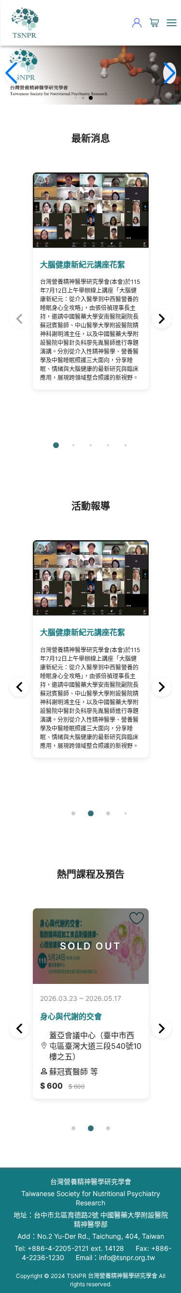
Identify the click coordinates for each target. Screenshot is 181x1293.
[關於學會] (24, 22)
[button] (75, 97)
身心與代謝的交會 (71, 1016)
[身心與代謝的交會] (136, 918)
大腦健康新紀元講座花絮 (82, 264)
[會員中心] (136, 23)
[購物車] (154, 23)
